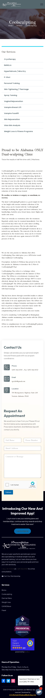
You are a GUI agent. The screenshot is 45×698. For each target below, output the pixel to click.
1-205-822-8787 (22, 569)
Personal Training (12, 83)
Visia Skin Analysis (12, 125)
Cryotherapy (10, 59)
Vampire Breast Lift (12, 107)
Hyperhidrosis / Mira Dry (15, 71)
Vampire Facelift (11, 113)
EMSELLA (7, 65)
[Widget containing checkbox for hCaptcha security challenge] (20, 485)
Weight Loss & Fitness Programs (18, 131)
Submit (8, 492)
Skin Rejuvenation (12, 119)
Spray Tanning (10, 95)
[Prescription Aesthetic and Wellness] (11, 4)
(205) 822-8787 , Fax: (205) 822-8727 (25, 370)
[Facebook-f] (3, 681)
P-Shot (7, 77)
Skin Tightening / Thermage (16, 89)
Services (19, 26)
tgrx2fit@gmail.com (18, 381)
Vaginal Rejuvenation (13, 101)
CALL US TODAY (8, 569)
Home (10, 26)
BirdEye (27, 652)
